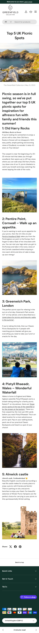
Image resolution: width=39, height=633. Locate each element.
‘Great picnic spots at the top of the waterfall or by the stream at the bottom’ (18, 406)
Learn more (28, 2)
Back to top (19, 562)
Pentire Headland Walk (11, 236)
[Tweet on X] (10, 546)
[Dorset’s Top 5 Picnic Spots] (36, 630)
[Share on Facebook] (15, 546)
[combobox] (19, 22)
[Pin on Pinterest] (20, 546)
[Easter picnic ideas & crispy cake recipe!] (3, 630)
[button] (30, 11)
